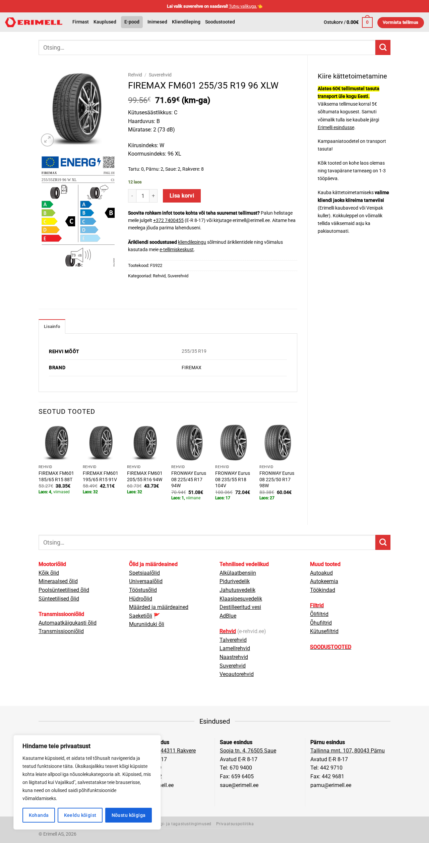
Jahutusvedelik (237, 590)
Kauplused (105, 22)
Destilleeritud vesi (240, 607)
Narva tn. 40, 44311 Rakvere (162, 750)
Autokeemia (324, 581)
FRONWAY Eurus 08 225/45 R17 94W (188, 479)
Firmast (80, 22)
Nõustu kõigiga (129, 815)
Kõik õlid (49, 573)
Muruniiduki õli (146, 624)
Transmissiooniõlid (61, 631)
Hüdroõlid (140, 599)
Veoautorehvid (237, 674)
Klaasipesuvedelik (241, 599)
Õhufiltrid (321, 623)
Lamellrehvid (235, 648)
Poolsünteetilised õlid (64, 590)
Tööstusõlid (143, 590)
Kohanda (39, 815)
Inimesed (157, 22)
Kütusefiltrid (324, 631)
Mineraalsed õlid (58, 581)
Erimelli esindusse (336, 127)
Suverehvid (160, 74)
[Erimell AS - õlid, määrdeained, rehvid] (33, 22)
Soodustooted (220, 22)
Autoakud (321, 573)
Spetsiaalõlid (144, 573)
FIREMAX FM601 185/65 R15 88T (56, 476)
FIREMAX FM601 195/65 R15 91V (100, 476)
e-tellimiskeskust (177, 249)
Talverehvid (233, 640)
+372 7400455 (168, 220)
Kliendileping (186, 22)
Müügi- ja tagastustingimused (181, 824)
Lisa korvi (182, 196)
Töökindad (322, 590)
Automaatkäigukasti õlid (68, 623)
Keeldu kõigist (80, 815)
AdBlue (228, 616)
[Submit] (382, 47)
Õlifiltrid (319, 614)
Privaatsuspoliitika (235, 824)
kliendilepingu (192, 242)
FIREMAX (191, 368)
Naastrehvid (234, 657)
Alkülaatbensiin (238, 573)
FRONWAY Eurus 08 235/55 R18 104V (232, 479)
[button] (348, 22)
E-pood (131, 22)
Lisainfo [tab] (52, 326)
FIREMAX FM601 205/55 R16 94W (145, 476)
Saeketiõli (140, 616)
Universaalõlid (146, 581)
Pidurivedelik (235, 581)
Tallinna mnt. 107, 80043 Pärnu (347, 750)
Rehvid (135, 74)
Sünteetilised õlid (59, 599)
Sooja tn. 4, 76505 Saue (248, 750)
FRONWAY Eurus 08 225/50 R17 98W (276, 479)
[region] (87, 782)
